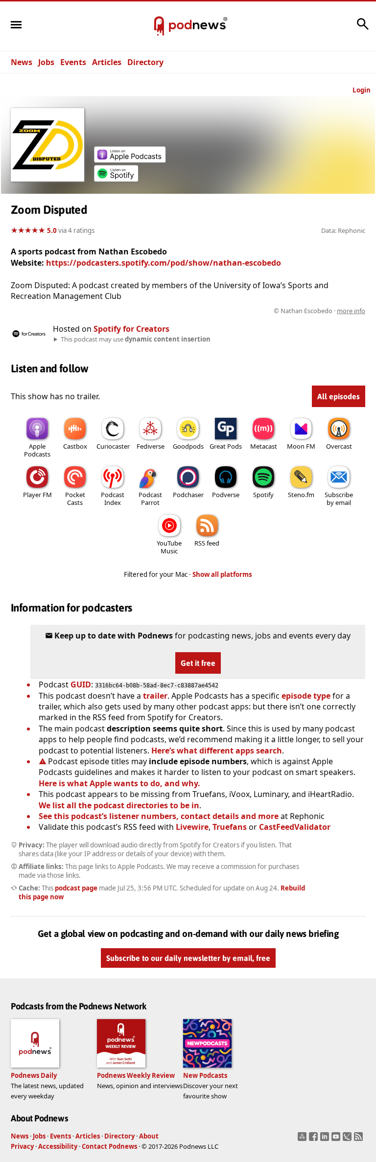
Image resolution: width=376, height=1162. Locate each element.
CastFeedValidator (294, 826)
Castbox (75, 446)
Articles (106, 62)
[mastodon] (303, 1139)
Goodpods (188, 446)
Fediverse (150, 446)
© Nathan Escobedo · (319, 310)
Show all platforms (222, 574)
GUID (80, 684)
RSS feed (206, 543)
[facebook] (314, 1139)
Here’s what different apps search (216, 750)
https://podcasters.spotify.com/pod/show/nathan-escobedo (163, 262)
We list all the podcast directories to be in (119, 805)
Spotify (263, 494)
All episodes (338, 396)
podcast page (76, 888)
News (21, 62)
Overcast (339, 446)
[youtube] (337, 1139)
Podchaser (188, 494)
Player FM (37, 494)
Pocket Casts (75, 498)
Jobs (46, 62)
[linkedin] (325, 1139)
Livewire (192, 826)
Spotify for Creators (131, 328)
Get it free (198, 663)
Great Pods (226, 446)
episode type (306, 695)
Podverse (225, 494)
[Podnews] (159, 26)
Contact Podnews (109, 1146)
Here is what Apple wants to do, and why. (119, 783)
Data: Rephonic (343, 230)
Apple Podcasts (37, 450)
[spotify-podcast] (116, 178)
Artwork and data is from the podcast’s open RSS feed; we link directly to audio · (210, 310)
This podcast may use (136, 339)
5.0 (52, 230)
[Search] (363, 28)
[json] (348, 1139)
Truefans (229, 826)
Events (73, 62)
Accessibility (57, 1146)
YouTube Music (169, 547)
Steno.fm (301, 494)
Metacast (263, 446)
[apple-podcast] (129, 159)
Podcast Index (112, 498)
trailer (155, 695)
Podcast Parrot (150, 498)
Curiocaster (113, 446)
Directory (145, 62)
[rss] (359, 1139)
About (149, 1136)
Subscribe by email (339, 498)
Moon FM (301, 446)
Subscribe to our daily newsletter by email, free (188, 958)
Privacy (22, 1146)
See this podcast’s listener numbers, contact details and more (159, 816)
